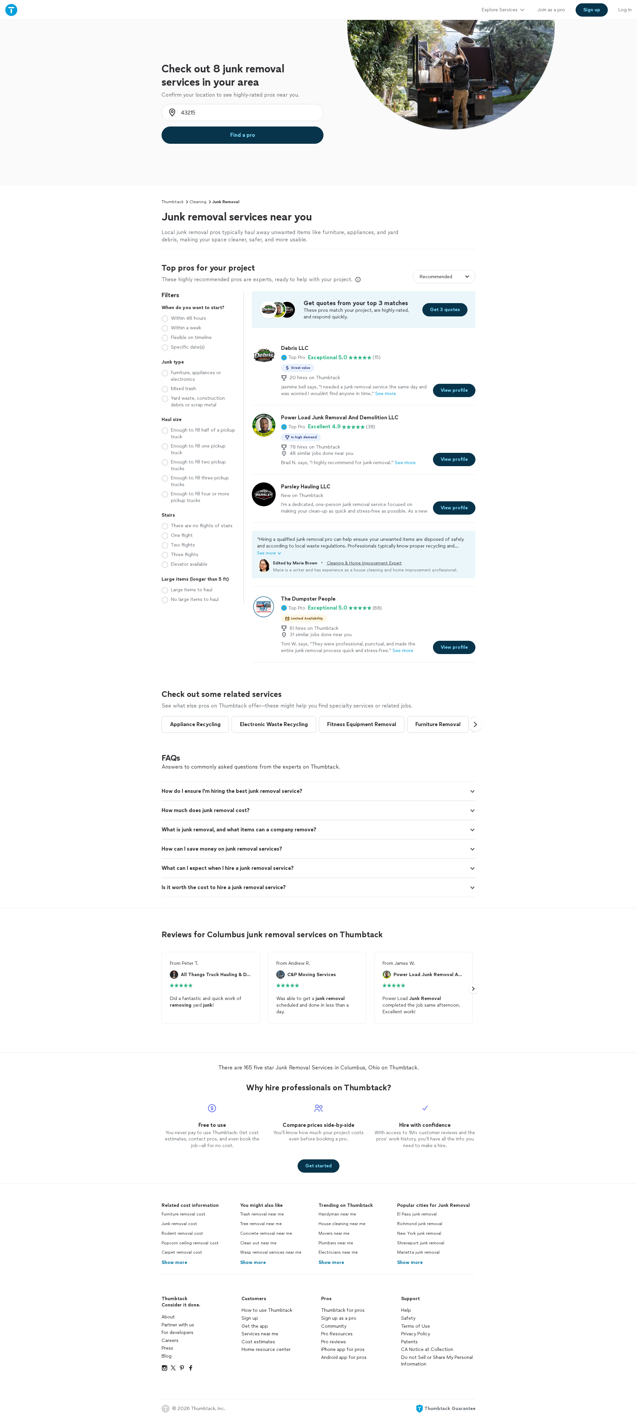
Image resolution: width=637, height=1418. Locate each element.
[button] (293, 357)
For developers (177, 1332)
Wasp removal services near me (270, 1252)
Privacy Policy (415, 1334)
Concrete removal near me (266, 1233)
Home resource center (266, 1349)
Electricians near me (338, 1252)
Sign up (250, 1318)
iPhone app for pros (343, 1349)
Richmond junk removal (419, 1223)
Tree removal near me (261, 1223)
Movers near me (333, 1233)
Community (333, 1326)
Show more (174, 1262)
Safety (408, 1318)
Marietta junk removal (418, 1252)
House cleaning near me (341, 1223)
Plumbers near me (335, 1243)
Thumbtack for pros (343, 1310)
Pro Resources (337, 1334)
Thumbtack (172, 202)
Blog (167, 1356)
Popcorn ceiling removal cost (190, 1243)
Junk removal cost (179, 1223)
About (168, 1317)
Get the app (255, 1326)
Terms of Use (415, 1326)
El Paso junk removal (417, 1214)
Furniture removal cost (183, 1214)
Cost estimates (258, 1342)
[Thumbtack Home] (11, 10)
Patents (409, 1342)
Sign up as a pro (338, 1318)
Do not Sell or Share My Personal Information (437, 1361)
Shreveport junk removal (420, 1243)
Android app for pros (344, 1357)
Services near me (260, 1334)
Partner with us (178, 1325)
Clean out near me (258, 1243)
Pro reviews (333, 1342)
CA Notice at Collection (427, 1349)
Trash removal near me (262, 1214)
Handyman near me (337, 1214)
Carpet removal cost (182, 1252)
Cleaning (197, 202)
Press (167, 1348)
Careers (170, 1340)
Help (406, 1310)
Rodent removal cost (182, 1233)
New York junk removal (419, 1233)
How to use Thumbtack (267, 1310)
